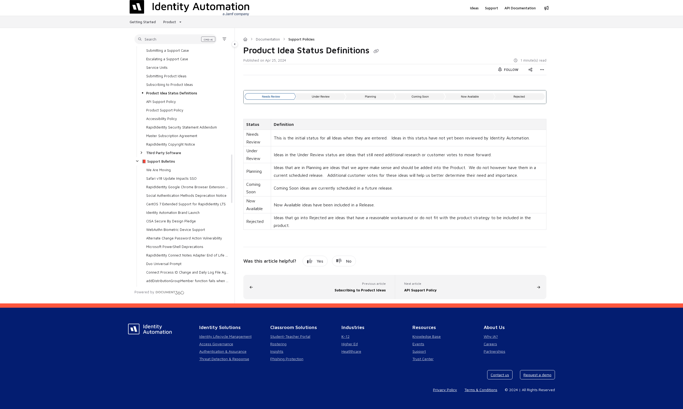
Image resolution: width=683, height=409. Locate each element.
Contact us (500, 374)
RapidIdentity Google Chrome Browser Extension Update (187, 187)
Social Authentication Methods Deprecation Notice (186, 195)
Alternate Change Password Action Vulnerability (184, 238)
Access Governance (216, 344)
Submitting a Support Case (167, 50)
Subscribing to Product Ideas (169, 84)
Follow (510, 69)
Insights (276, 351)
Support (419, 351)
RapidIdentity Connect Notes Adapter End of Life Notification (187, 255)
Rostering (278, 344)
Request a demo (537, 374)
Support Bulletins (158, 161)
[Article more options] (542, 69)
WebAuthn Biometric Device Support (175, 229)
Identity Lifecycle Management (225, 336)
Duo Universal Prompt (163, 264)
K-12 (346, 336)
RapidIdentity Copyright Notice (170, 144)
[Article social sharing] (530, 69)
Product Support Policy (164, 110)
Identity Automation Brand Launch (173, 212)
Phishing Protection (286, 358)
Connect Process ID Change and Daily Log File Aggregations (187, 272)
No (348, 261)
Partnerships (494, 351)
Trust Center (423, 358)
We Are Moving (158, 170)
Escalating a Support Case (167, 59)
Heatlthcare (351, 351)
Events (418, 344)
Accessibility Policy (161, 119)
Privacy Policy (445, 389)
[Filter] (224, 39)
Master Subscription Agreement (171, 136)
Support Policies (301, 39)
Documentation (268, 39)
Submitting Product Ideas (166, 76)
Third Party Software (163, 153)
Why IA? (491, 336)
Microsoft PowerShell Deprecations (174, 246)
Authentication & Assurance (223, 351)
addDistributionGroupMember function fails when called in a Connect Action (187, 281)
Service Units (157, 67)
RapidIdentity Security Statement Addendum (181, 127)
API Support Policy (161, 101)
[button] (175, 39)
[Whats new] (546, 8)
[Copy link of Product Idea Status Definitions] (376, 51)
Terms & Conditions (480, 389)
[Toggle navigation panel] (235, 44)
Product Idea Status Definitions (171, 93)
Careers (490, 344)
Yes (320, 261)
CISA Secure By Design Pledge (171, 221)
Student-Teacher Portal (290, 336)
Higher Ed (350, 344)
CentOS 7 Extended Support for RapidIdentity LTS (186, 204)
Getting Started (143, 22)
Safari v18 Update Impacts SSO (171, 178)
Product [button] (169, 22)
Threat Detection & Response (224, 358)
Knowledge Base (426, 336)
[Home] (245, 39)
